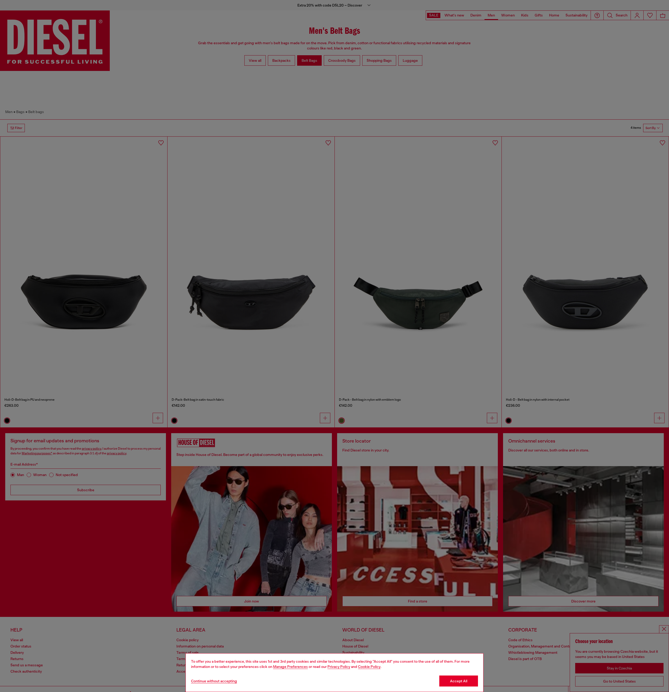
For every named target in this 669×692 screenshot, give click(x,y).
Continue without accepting (214, 681)
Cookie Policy (369, 667)
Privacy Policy (338, 667)
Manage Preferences (290, 667)
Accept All (458, 681)
